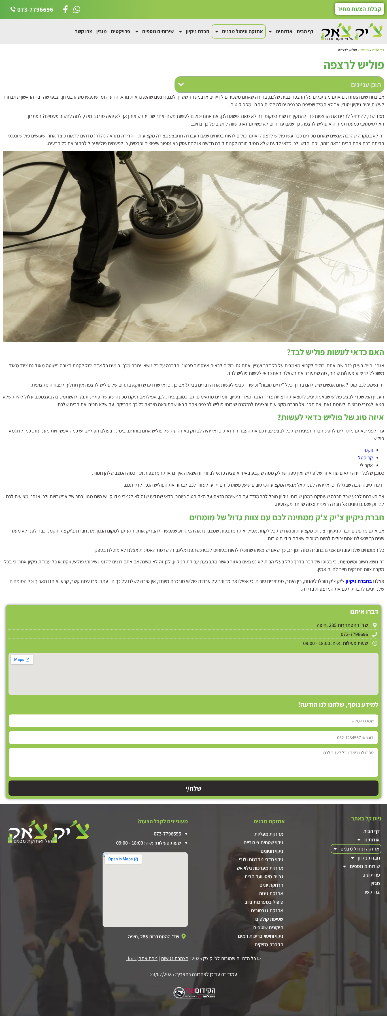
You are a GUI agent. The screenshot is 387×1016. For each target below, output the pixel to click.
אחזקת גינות (271, 893)
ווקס (368, 450)
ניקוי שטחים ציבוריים (263, 842)
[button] (181, 84)
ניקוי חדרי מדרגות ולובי (261, 859)
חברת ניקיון (197, 31)
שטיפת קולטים (269, 919)
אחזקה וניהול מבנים (242, 31)
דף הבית (305, 31)
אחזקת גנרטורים (267, 910)
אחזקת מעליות (268, 834)
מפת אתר (148, 958)
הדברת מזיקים (269, 944)
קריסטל (365, 457)
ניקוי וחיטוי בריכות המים (260, 936)
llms (130, 958)
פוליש (364, 49)
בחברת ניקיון (359, 581)
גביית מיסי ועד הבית (263, 876)
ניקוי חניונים (272, 851)
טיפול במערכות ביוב (263, 902)
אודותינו (284, 31)
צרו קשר (83, 31)
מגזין (101, 31)
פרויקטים (120, 31)
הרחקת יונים (271, 885)
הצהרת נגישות (174, 958)
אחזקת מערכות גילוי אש (260, 868)
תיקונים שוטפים (268, 927)
